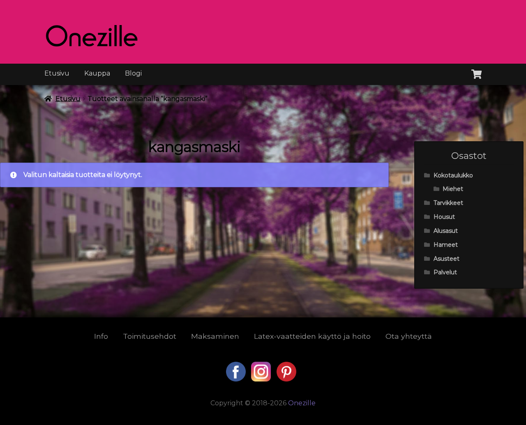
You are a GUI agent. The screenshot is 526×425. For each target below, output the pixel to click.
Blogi (133, 73)
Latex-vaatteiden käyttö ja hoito (312, 336)
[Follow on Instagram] (261, 379)
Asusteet (446, 258)
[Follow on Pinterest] (286, 379)
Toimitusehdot (149, 336)
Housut (444, 217)
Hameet (446, 244)
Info (101, 336)
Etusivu (56, 73)
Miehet (453, 189)
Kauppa (97, 73)
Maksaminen (215, 336)
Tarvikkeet (448, 203)
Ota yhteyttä (408, 336)
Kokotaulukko (453, 175)
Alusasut (446, 230)
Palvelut (445, 272)
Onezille (302, 403)
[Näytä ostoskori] (476, 73)
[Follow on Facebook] (236, 379)
